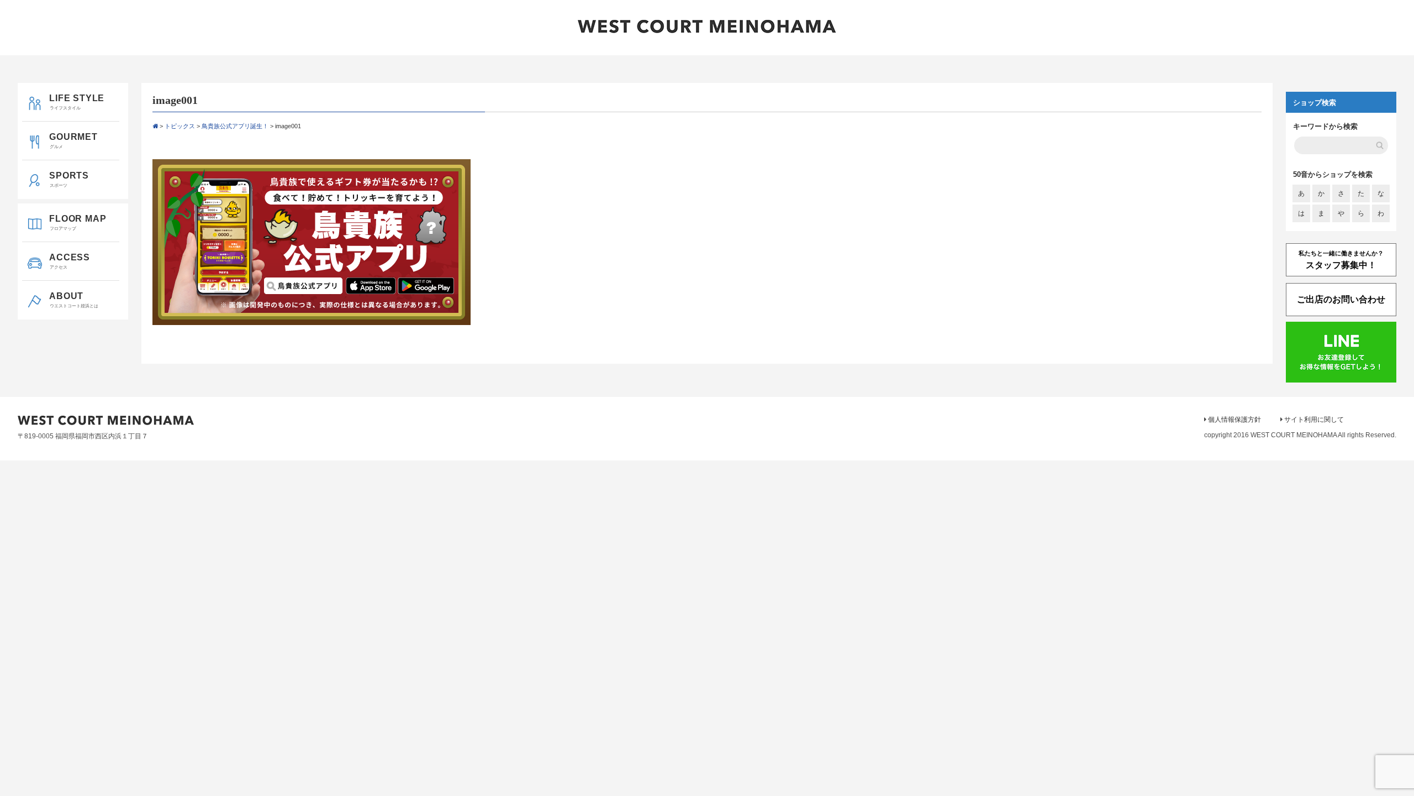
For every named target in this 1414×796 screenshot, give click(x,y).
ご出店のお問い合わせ (1341, 299)
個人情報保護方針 (1234, 419)
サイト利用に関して (1314, 419)
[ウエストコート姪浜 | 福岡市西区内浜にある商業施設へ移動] (155, 126)
